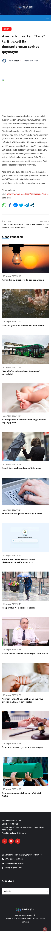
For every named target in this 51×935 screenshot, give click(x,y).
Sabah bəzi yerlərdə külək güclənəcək (21, 468)
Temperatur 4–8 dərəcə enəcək (18, 608)
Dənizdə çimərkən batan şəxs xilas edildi (23, 325)
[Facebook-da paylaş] (10, 205)
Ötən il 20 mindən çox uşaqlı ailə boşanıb (23, 747)
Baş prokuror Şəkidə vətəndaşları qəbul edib (25, 653)
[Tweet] (21, 205)
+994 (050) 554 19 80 (14, 859)
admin (16, 61)
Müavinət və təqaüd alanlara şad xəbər (22, 513)
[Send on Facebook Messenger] (15, 205)
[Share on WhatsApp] (4, 205)
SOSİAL (7, 29)
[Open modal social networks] (32, 205)
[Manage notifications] (45, 929)
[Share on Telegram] (26, 205)
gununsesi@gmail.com (14, 863)
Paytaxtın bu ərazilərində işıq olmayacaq (23, 280)
